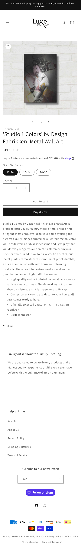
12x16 (10, 172)
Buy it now (40, 212)
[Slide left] (32, 122)
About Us (13, 429)
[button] (7, 22)
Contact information (52, 542)
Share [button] (10, 326)
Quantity (7, 180)
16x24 (27, 172)
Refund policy (71, 536)
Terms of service (30, 542)
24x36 (43, 172)
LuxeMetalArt (17, 536)
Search (12, 421)
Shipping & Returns (19, 446)
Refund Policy (16, 438)
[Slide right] (49, 122)
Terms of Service (17, 455)
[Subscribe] (59, 479)
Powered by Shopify (34, 536)
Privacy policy (54, 536)
